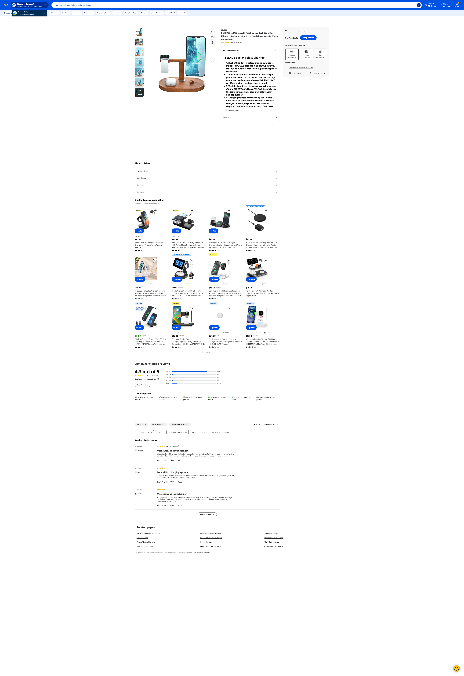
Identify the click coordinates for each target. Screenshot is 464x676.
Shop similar (308, 37)
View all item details (232, 110)
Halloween (54, 13)
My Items (144, 13)
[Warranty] (276, 185)
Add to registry (319, 73)
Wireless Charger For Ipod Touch (148, 533)
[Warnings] (276, 192)
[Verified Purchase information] (179, 446)
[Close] (44, 13)
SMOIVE (224, 30)
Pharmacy (76, 13)
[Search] (419, 5)
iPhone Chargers (206, 542)
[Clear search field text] (413, 5)
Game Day (117, 13)
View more (206, 352)
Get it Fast (65, 13)
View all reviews (143, 385)
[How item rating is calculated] (158, 379)
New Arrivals (88, 13)
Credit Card (171, 13)
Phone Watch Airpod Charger (210, 533)
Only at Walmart (157, 13)
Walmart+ (182, 13)
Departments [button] (9, 13)
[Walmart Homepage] (6, 5)
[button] (431, 5)
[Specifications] (276, 178)
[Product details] (276, 171)
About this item (143, 163)
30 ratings (239, 42)
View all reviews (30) (207, 514)
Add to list (297, 73)
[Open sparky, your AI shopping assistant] (456, 668)
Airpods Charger (142, 538)
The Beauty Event (103, 13)
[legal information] (304, 31)
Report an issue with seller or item (301, 68)
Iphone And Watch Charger (273, 538)
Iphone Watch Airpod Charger (211, 538)
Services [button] (24, 13)
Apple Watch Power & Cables (210, 546)
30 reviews (155, 375)
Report (180, 460)
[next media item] (212, 59)
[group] (231, 42)
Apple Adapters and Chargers (274, 546)
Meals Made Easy (131, 13)
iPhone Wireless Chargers (146, 542)
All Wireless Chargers (271, 542)
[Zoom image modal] (212, 42)
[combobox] (236, 5)
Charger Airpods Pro (271, 533)
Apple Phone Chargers (145, 546)
